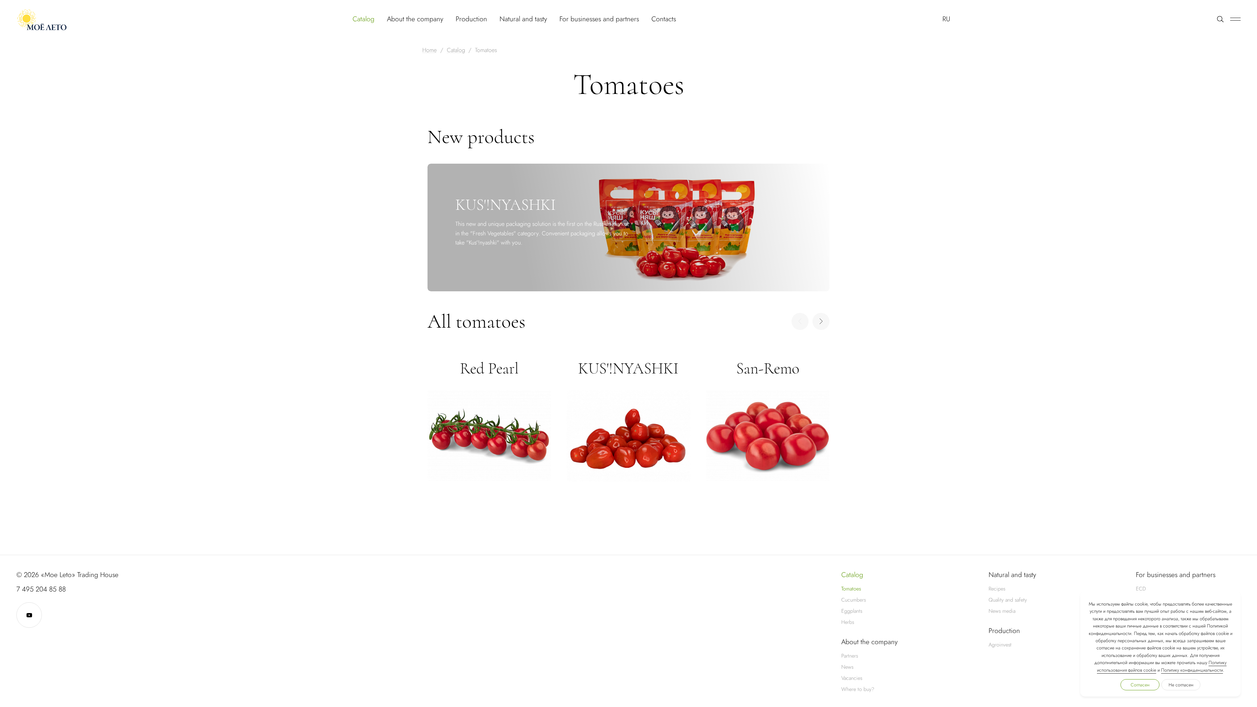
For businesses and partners (599, 19)
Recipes (997, 588)
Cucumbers (853, 600)
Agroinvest (1000, 644)
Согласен (1140, 684)
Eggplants (851, 611)
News (847, 667)
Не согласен (1181, 684)
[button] (820, 321)
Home (429, 50)
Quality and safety (1008, 600)
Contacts (663, 19)
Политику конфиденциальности (1192, 670)
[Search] (1220, 19)
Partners (849, 656)
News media (1002, 611)
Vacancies (851, 678)
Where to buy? (857, 689)
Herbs (847, 622)
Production (471, 19)
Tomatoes (851, 588)
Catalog (363, 19)
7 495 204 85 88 (41, 589)
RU (946, 19)
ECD (1141, 588)
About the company (415, 19)
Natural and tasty (523, 19)
